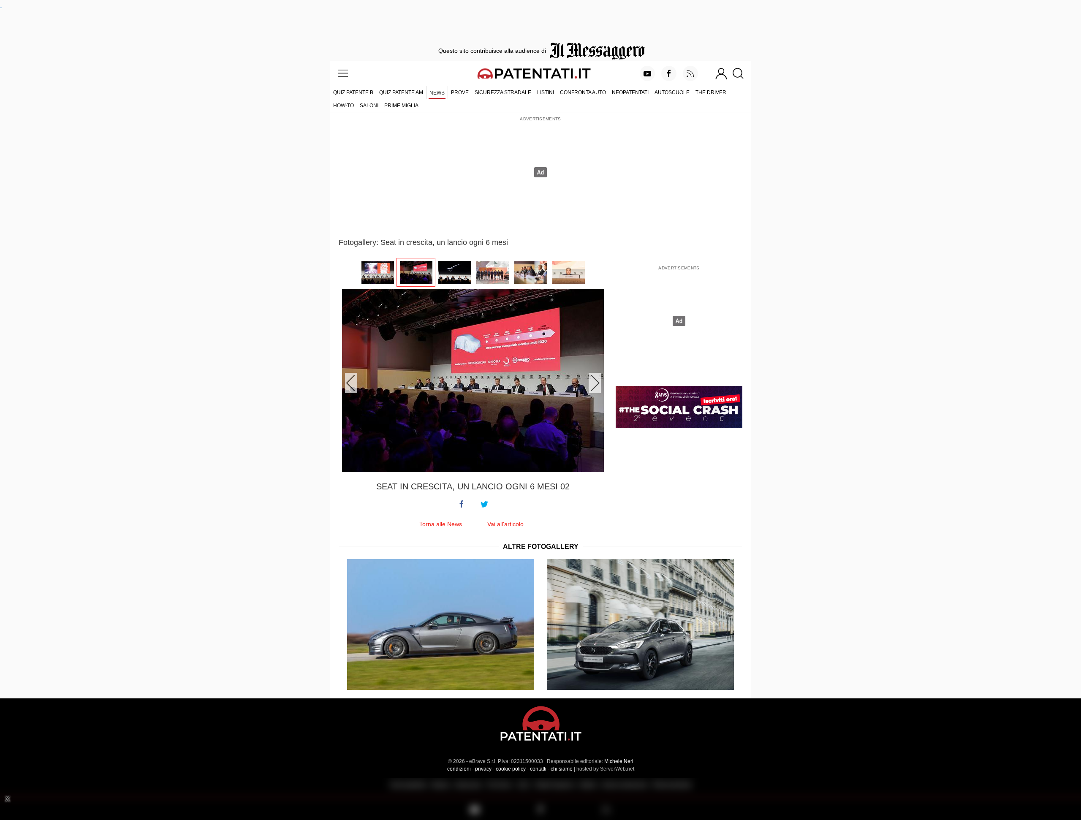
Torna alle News (440, 524)
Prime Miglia (401, 106)
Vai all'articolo (505, 524)
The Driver (710, 92)
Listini (545, 92)
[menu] (343, 73)
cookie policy (511, 769)
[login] (721, 73)
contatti (538, 769)
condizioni (459, 769)
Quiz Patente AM (401, 92)
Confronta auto (583, 92)
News (437, 93)
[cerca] (741, 73)
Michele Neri (618, 761)
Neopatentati (630, 92)
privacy (483, 769)
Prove (460, 92)
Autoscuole (672, 92)
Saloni (369, 106)
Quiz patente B (353, 92)
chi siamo (562, 769)
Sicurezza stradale (503, 92)
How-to (343, 106)
